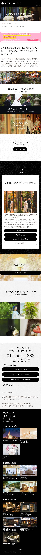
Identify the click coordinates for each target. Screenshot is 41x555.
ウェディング (12, 23)
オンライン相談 (21, 369)
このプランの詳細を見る (20, 239)
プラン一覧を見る (20, 243)
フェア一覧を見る (20, 149)
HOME (4, 23)
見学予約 (21, 230)
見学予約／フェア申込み (21, 374)
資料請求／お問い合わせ (21, 379)
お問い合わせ (21, 235)
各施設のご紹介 (20, 272)
